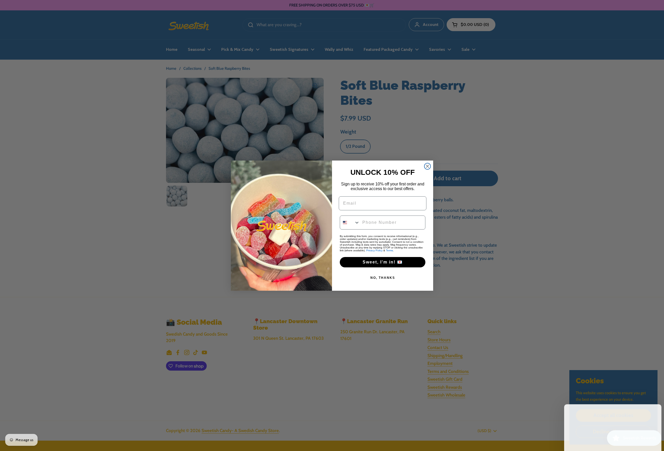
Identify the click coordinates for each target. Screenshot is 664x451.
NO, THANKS (382, 278)
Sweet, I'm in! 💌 (383, 262)
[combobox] (350, 222)
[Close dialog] (427, 166)
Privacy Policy (374, 250)
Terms (389, 250)
